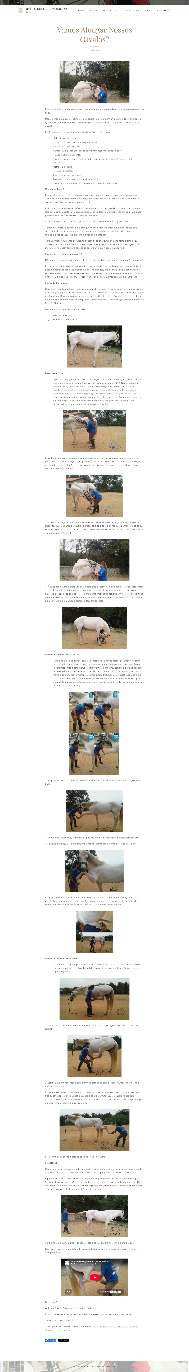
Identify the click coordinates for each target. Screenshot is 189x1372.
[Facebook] (18, 2)
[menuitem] (82, 10)
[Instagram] (22, 2)
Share (51, 1340)
